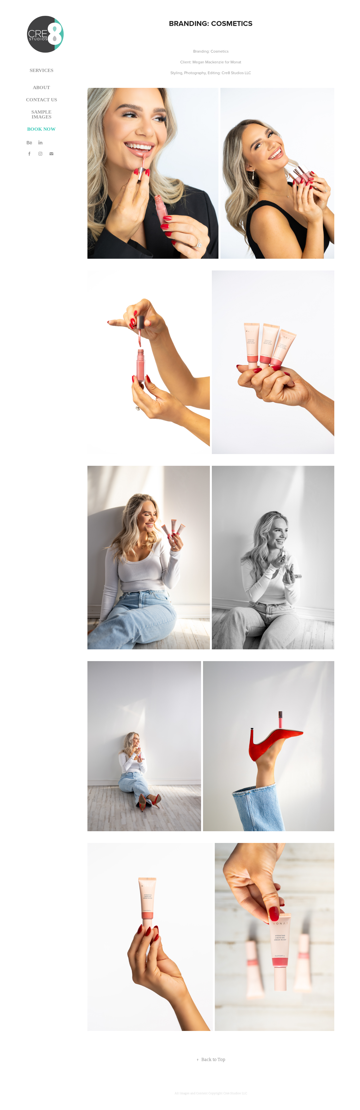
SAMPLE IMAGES (41, 114)
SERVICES (41, 70)
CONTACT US (41, 99)
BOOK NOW (41, 129)
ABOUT (41, 87)
